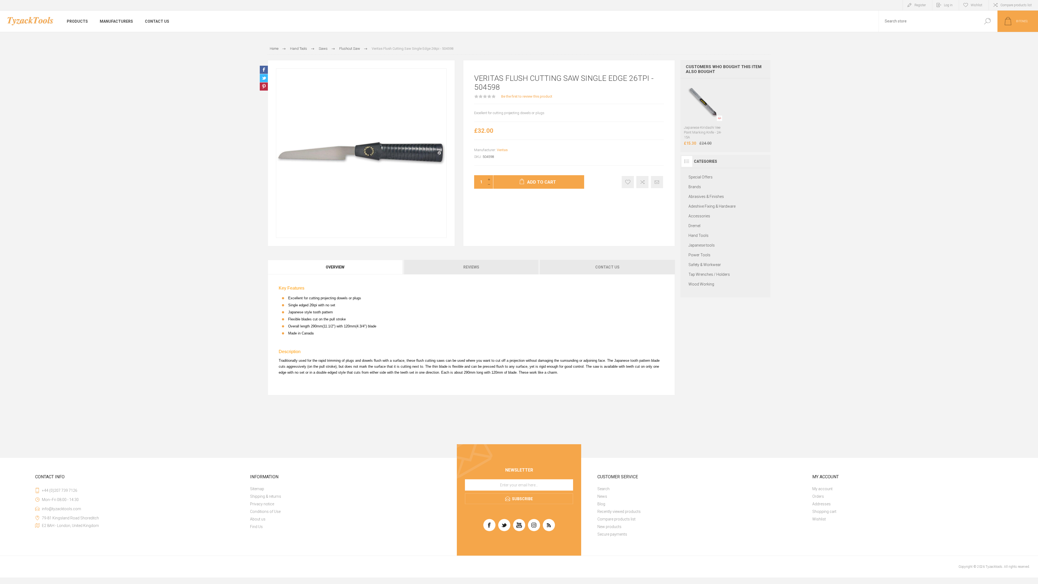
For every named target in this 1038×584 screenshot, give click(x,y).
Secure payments (612, 534)
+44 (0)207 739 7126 (59, 490)
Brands (694, 187)
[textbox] (928, 21)
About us (257, 519)
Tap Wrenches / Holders (709, 274)
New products (609, 527)
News (602, 496)
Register (920, 5)
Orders (818, 496)
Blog (601, 504)
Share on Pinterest (264, 86)
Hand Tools (698, 235)
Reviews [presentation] (471, 267)
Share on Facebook (264, 70)
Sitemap (257, 489)
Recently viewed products (619, 511)
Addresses (821, 504)
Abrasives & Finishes (706, 196)
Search (603, 489)
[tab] (335, 267)
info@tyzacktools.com (61, 509)
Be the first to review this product (526, 96)
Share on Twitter (264, 78)
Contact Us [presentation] (607, 267)
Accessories (699, 216)
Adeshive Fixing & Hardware (712, 206)
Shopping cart (824, 511)
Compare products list (1016, 5)
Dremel (694, 226)
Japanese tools (701, 245)
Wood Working (701, 284)
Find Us (256, 527)
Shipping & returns (265, 496)
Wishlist (819, 519)
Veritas (502, 150)
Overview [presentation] (335, 267)
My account (822, 489)
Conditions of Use (265, 511)
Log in (948, 5)
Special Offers (700, 177)
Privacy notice (262, 504)
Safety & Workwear (704, 265)
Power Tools (699, 255)
